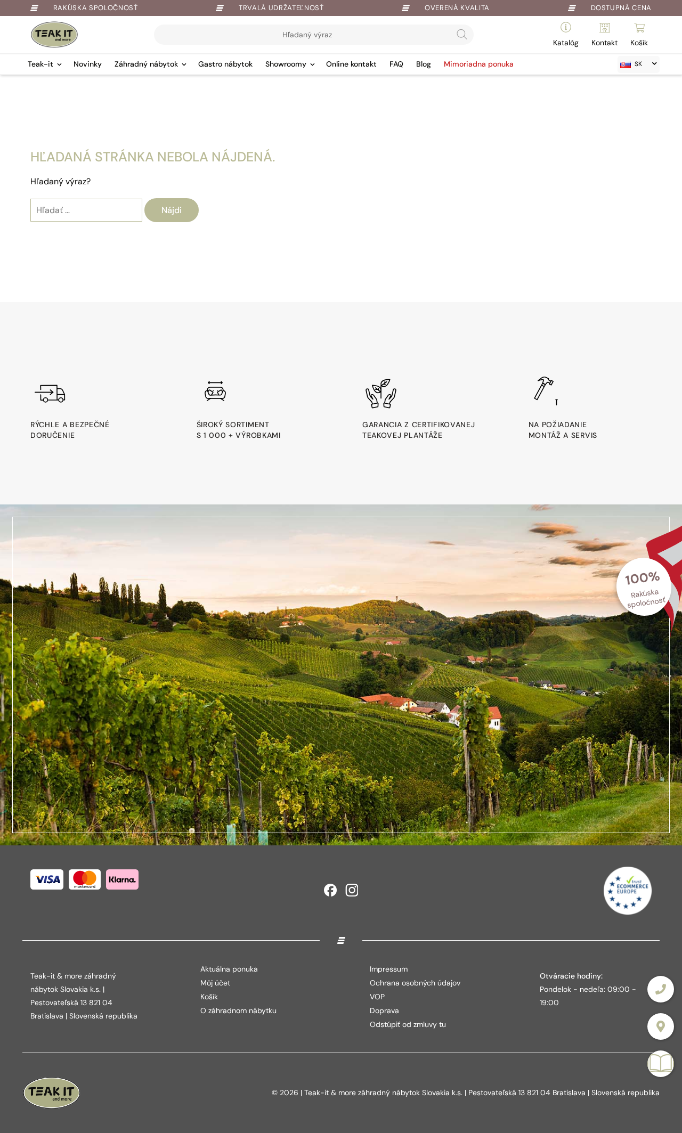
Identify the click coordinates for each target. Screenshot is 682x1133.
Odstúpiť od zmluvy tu (408, 1024)
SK (638, 64)
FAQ (396, 64)
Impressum (389, 969)
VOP (377, 996)
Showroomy (285, 64)
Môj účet (215, 983)
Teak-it (40, 64)
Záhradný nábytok (146, 64)
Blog (423, 64)
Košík (209, 996)
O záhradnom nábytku (238, 1010)
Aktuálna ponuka (229, 969)
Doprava (384, 1010)
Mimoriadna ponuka (479, 64)
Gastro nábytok (225, 64)
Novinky (88, 64)
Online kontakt (351, 64)
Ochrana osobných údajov (415, 983)
